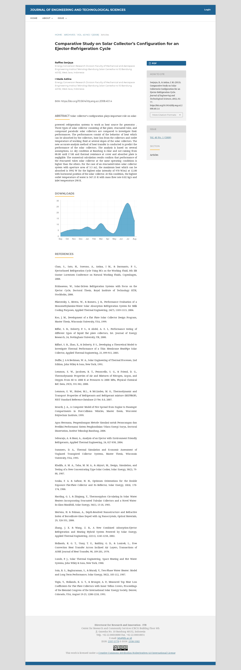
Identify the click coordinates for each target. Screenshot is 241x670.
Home (33, 18)
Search (203, 18)
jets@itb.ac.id (124, 638)
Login (207, 9)
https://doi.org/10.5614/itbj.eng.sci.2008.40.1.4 (86, 101)
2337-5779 (113, 641)
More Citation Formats (164, 115)
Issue (61, 18)
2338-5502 (134, 641)
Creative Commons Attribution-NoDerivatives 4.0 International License (136, 652)
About (46, 18)
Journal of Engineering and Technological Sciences (77, 10)
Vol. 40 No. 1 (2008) (88, 34)
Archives (69, 34)
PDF (154, 63)
